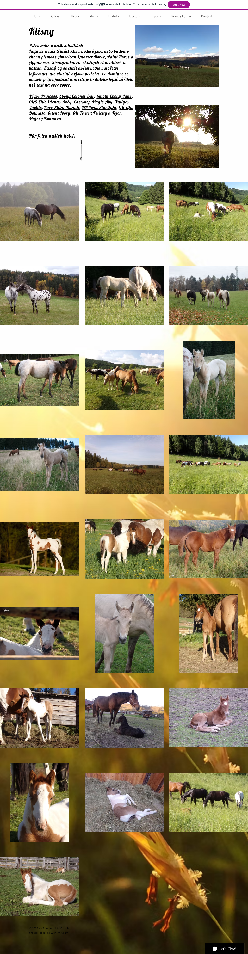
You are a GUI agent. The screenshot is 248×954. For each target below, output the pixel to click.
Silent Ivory (58, 113)
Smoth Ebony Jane (114, 96)
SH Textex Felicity (90, 113)
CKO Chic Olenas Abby (50, 102)
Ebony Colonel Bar (76, 96)
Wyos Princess (43, 96)
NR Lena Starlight (99, 107)
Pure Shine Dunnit (62, 107)
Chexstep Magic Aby (93, 102)
